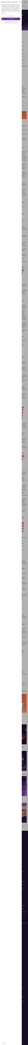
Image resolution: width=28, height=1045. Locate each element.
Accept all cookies (11, 18)
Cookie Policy (4, 14)
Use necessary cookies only (11, 22)
